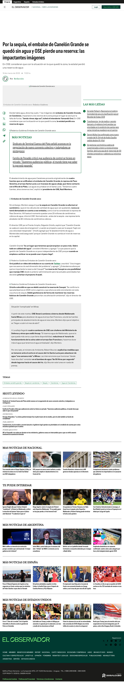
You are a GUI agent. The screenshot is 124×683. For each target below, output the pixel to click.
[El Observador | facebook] (107, 641)
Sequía (45, 383)
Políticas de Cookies (10, 679)
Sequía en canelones (32, 383)
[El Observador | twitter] (103, 641)
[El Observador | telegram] (115, 645)
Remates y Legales (60, 656)
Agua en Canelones (69, 383)
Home (5, 652)
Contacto (58, 679)
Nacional (36, 7)
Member (12, 652)
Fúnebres (47, 656)
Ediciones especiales (79, 656)
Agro (89, 652)
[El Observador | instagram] (112, 641)
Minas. (37, 356)
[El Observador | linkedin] (106, 645)
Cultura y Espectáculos (13, 656)
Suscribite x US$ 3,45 (111, 7)
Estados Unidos (38, 2)
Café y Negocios (59, 652)
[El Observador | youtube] (116, 641)
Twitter (57, 263)
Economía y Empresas (76, 652)
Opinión (38, 656)
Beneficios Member (25, 652)
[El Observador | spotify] (111, 645)
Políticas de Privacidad (27, 679)
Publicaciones (95, 656)
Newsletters (109, 656)
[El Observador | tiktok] (120, 641)
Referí (37, 652)
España (26, 2)
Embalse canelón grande (13, 383)
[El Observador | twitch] (120, 645)
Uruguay (7, 2)
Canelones (54, 383)
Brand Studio (99, 652)
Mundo (110, 652)
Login (96, 7)
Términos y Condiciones (45, 679)
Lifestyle (29, 656)
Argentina (17, 2)
